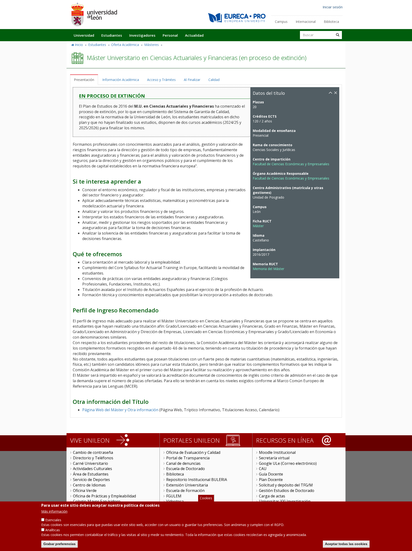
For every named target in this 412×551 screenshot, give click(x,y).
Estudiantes (111, 35)
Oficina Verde (85, 490)
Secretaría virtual (274, 458)
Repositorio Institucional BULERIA (196, 479)
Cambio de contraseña (93, 452)
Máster (258, 226)
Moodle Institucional (277, 452)
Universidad (84, 35)
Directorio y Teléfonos (93, 458)
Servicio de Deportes (91, 479)
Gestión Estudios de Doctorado (286, 490)
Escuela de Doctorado (185, 468)
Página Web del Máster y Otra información (120, 409)
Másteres (151, 44)
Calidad (214, 79)
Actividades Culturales (92, 468)
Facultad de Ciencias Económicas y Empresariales (291, 164)
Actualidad (194, 35)
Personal (170, 35)
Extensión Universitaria (187, 485)
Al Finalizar (192, 79)
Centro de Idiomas (89, 485)
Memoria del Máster (268, 268)
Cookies (206, 498)
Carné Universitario (90, 463)
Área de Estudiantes (90, 474)
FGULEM (173, 496)
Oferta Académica (125, 44)
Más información (54, 511)
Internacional (306, 21)
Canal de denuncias (183, 463)
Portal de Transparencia (188, 458)
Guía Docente (271, 474)
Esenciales (53, 520)
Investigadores (142, 35)
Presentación (84, 79)
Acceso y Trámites (161, 79)
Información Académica (120, 79)
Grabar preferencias (59, 544)
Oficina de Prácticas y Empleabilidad (104, 496)
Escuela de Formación (185, 490)
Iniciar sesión (333, 7)
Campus (281, 21)
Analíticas (52, 530)
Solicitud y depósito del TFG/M (286, 485)
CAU (263, 468)
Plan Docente (271, 479)
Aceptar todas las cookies (346, 544)
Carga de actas (272, 496)
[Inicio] (94, 14)
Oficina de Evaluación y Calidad (193, 452)
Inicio (79, 44)
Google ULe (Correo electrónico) (288, 463)
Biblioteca (331, 21)
